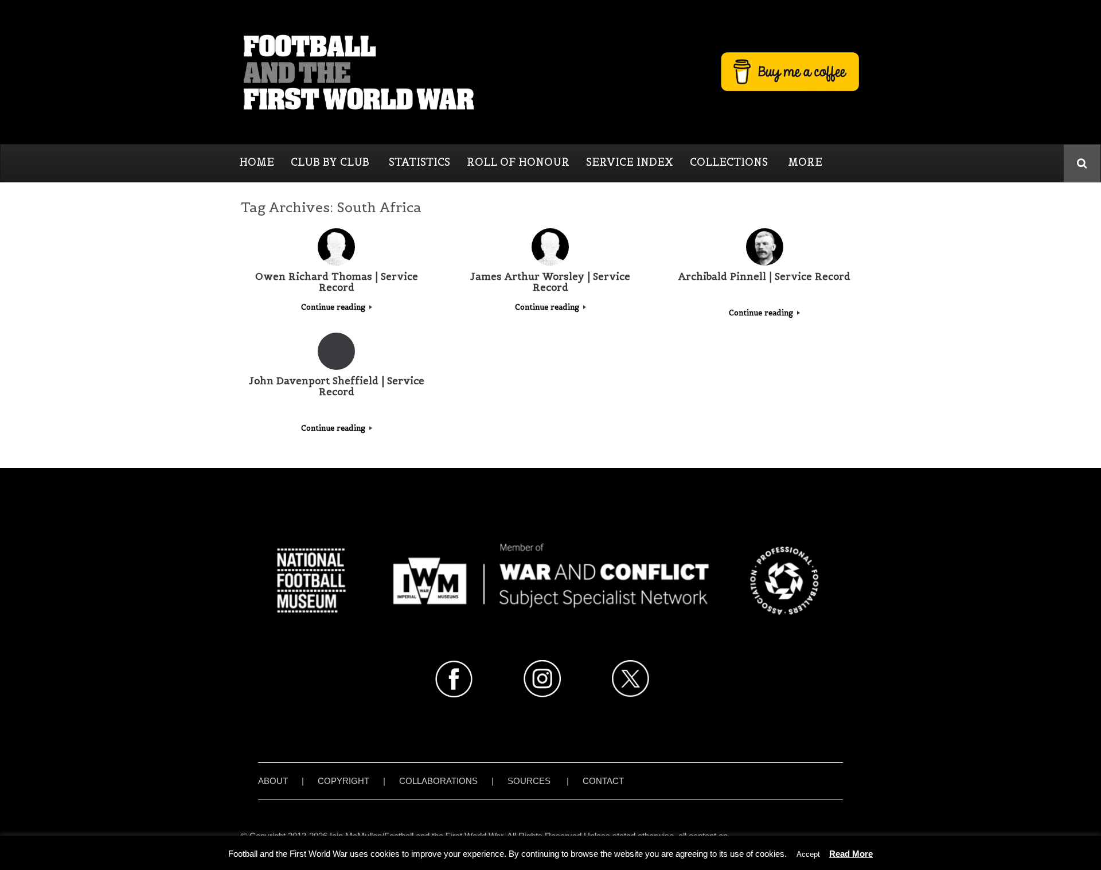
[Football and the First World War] (550, 71)
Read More (851, 854)
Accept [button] (808, 854)
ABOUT (273, 781)
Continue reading (334, 307)
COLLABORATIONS (438, 781)
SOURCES (528, 781)
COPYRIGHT (343, 781)
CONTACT (603, 781)
